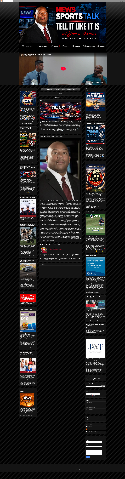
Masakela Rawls (91, 429)
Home (60, 93)
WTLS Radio (89, 402)
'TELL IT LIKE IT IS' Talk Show (94, 431)
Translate (96, 395)
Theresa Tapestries (90, 407)
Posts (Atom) (63, 97)
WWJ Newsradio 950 (90, 405)
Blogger (78, 469)
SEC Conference (89, 409)
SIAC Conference (90, 412)
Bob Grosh (89, 426)
